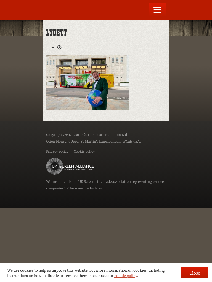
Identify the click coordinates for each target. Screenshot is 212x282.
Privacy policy (57, 151)
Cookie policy (84, 151)
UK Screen (86, 181)
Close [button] (194, 272)
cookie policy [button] (125, 275)
